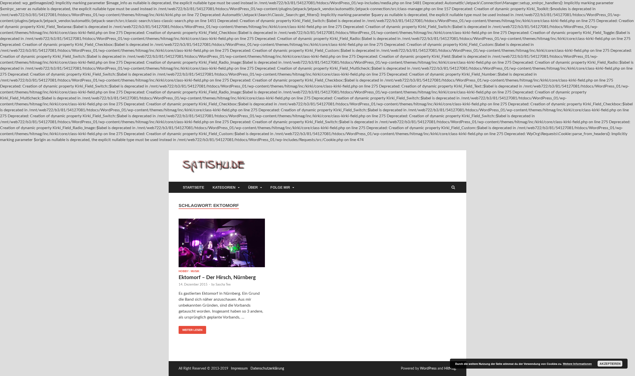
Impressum (239, 368)
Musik (195, 271)
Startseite (193, 187)
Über (253, 187)
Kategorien (224, 187)
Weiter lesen (192, 329)
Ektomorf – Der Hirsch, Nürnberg (217, 277)
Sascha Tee (223, 284)
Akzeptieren (610, 363)
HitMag (450, 368)
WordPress (428, 368)
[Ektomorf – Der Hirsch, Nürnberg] (222, 244)
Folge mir (280, 187)
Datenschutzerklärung (267, 368)
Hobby (184, 271)
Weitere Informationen (577, 364)
